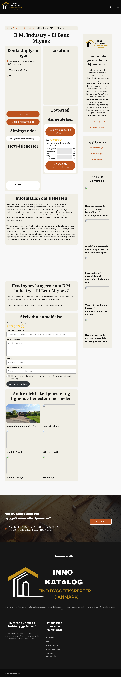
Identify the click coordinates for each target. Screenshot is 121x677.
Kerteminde (29, 28)
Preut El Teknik (51, 426)
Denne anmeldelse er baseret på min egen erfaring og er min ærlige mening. (42, 377)
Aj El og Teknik (50, 452)
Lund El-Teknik (14, 452)
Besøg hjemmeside (23, 121)
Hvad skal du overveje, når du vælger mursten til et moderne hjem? (97, 249)
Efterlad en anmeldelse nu (60, 165)
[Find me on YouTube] (104, 122)
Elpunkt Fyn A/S (14, 477)
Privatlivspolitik (53, 649)
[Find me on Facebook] (90, 122)
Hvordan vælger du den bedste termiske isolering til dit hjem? (96, 338)
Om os (49, 641)
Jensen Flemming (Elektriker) (22, 426)
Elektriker (17, 28)
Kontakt (50, 637)
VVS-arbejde (97, 153)
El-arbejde (97, 159)
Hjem (8, 28)
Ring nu (23, 114)
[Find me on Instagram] (99, 122)
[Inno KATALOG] (12, 7)
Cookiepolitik (52, 645)
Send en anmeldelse (18, 384)
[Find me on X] (95, 122)
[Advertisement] (23, 95)
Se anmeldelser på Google (60, 131)
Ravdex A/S (48, 477)
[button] (110, 7)
